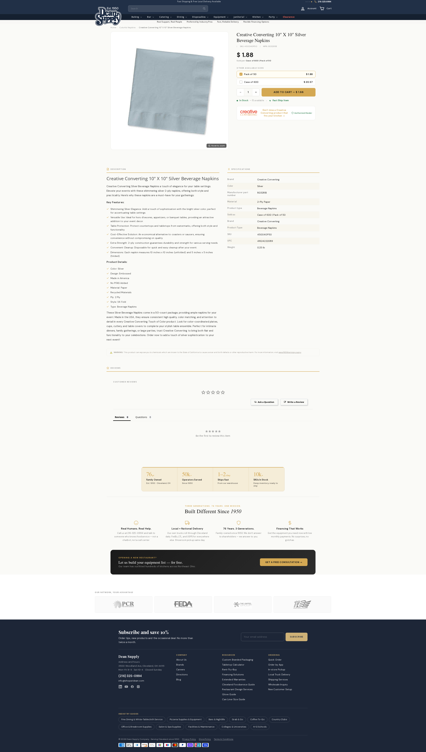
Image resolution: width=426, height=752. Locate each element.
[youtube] (126, 686)
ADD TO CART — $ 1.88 (289, 92)
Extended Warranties (233, 679)
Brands (180, 664)
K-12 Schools (260, 726)
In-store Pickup (276, 669)
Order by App (275, 664)
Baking (135, 17)
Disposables (199, 17)
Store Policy (205, 739)
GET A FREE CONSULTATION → (283, 562)
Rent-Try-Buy (229, 669)
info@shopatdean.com (131, 680)
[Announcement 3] (309, 1)
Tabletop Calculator (233, 664)
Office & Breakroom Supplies (136, 726)
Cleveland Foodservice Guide (238, 684)
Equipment (220, 17)
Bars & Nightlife (217, 719)
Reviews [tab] (119, 417)
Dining (181, 17)
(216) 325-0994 (130, 676)
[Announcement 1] (306, 1)
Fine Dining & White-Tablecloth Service (142, 719)
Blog (178, 679)
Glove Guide (229, 694)
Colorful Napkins (127, 27)
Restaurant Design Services (237, 689)
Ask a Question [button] (266, 402)
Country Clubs (279, 719)
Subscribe (296, 637)
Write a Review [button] (295, 402)
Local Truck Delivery (279, 674)
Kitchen (256, 17)
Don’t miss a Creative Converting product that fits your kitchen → (274, 113)
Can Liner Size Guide (233, 699)
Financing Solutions (233, 674)
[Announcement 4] (311, 1)
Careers (180, 669)
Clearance (289, 17)
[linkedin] (120, 686)
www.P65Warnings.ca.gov (290, 352)
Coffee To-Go (257, 719)
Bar (149, 17)
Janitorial (239, 17)
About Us (181, 659)
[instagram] (138, 686)
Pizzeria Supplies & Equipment (186, 719)
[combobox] (168, 8)
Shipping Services (278, 679)
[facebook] (132, 686)
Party (272, 17)
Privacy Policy (189, 739)
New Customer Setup (280, 689)
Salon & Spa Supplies (170, 726)
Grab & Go (237, 719)
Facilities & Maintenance (201, 726)
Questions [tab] (141, 417)
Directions (182, 674)
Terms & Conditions (223, 739)
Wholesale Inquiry (278, 684)
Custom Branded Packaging (237, 659)
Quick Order (275, 659)
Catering (164, 17)
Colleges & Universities (234, 726)
